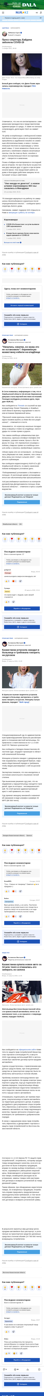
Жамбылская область (10, 524)
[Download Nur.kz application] (22, 5)
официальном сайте (27, 1050)
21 (39, 852)
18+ (20, 524)
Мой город (24, 702)
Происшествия (7, 335)
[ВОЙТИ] (41, 13)
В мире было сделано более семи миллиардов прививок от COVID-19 (22, 234)
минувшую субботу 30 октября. (22, 213)
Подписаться (22, 502)
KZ (37, 12)
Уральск (29, 835)
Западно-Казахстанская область (13, 835)
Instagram (23, 324)
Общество (5, 952)
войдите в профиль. (13, 298)
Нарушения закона (21, 335)
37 (5, 852)
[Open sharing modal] (28, 1369)
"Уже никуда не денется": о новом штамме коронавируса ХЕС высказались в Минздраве (22, 185)
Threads (21, 406)
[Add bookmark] (39, 1369)
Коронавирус (15, 28)
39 (39, 541)
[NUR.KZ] (22, 12)
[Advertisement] (22, 105)
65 (5, 1289)
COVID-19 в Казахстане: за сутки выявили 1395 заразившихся (22, 225)
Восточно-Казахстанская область (14, 1272)
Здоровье (5, 28)
